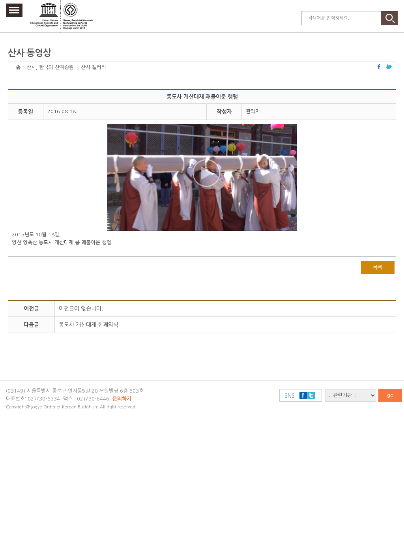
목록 (377, 267)
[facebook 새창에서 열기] (380, 66)
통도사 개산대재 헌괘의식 (88, 325)
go (390, 395)
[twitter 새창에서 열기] (389, 66)
